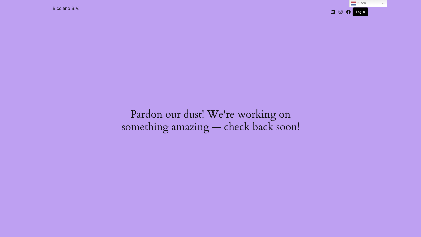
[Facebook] (348, 11)
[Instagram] (340, 11)
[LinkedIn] (332, 11)
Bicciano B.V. (66, 8)
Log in (360, 12)
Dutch (361, 3)
